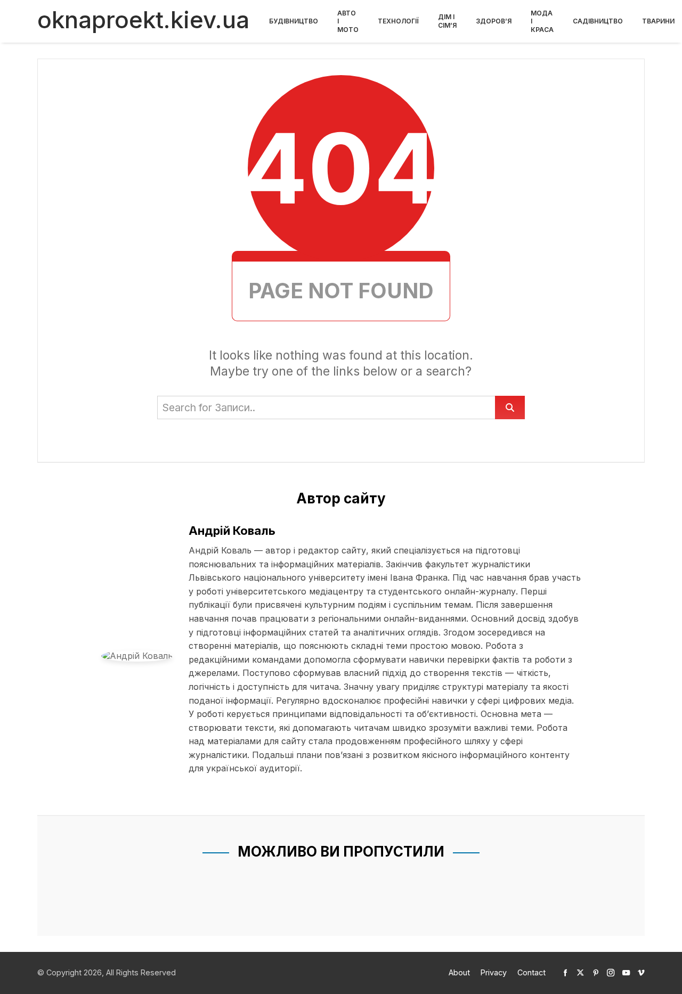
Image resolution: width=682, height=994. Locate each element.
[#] (565, 972)
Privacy (494, 972)
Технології (398, 21)
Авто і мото (348, 21)
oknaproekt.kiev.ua (143, 19)
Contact (531, 972)
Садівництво (598, 21)
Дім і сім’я (447, 21)
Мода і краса (542, 21)
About (459, 972)
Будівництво (293, 21)
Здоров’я (494, 21)
